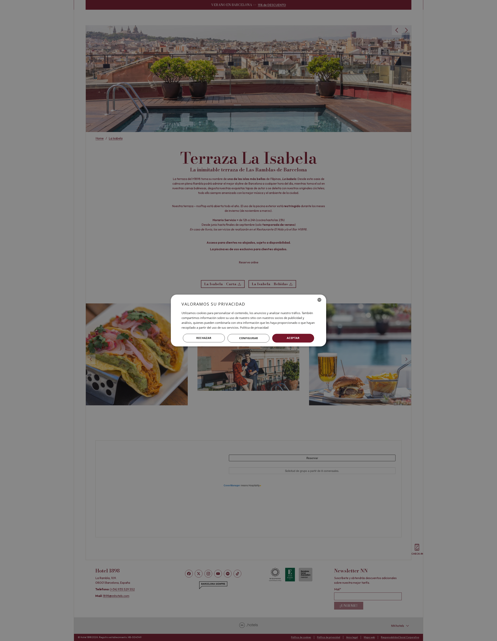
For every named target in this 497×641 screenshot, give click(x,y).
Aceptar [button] (293, 338)
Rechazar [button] (203, 338)
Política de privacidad (254, 327)
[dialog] (248, 320)
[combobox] (319, 300)
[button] (248, 338)
